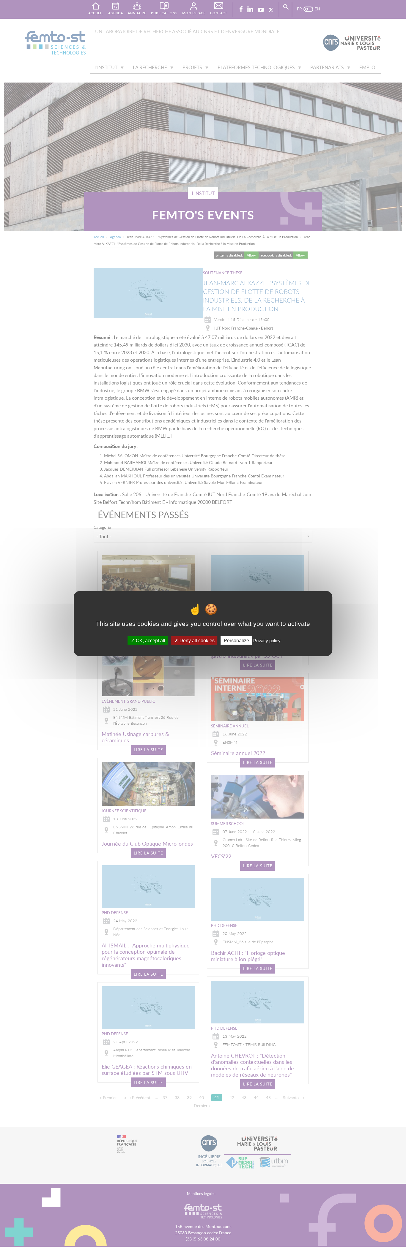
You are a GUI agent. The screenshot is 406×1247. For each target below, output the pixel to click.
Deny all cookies (196, 640)
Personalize (236, 640)
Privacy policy (267, 640)
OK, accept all (150, 640)
